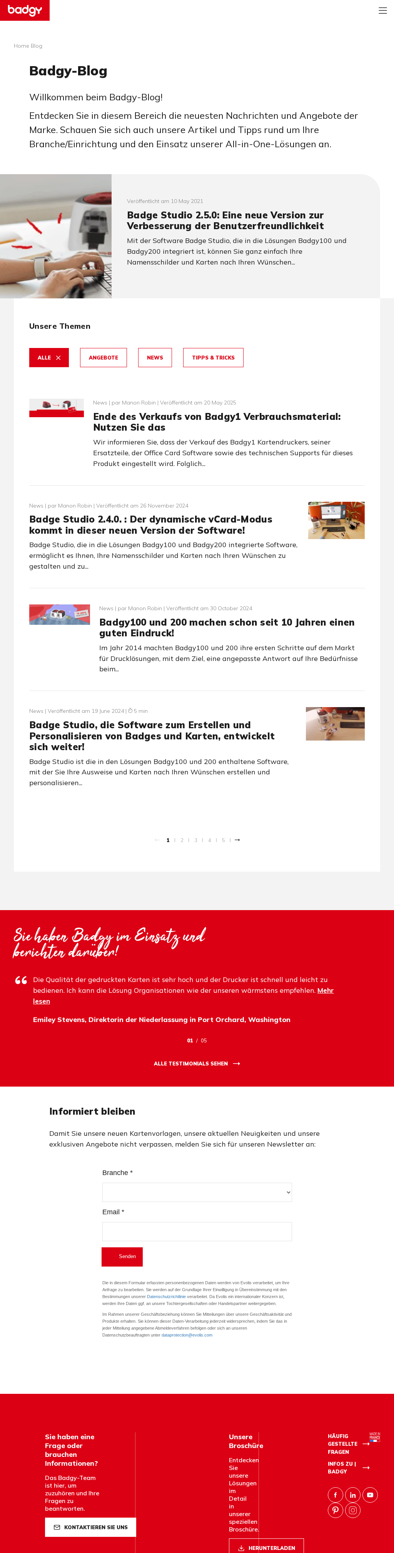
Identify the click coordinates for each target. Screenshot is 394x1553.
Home (21, 45)
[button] (49, 357)
